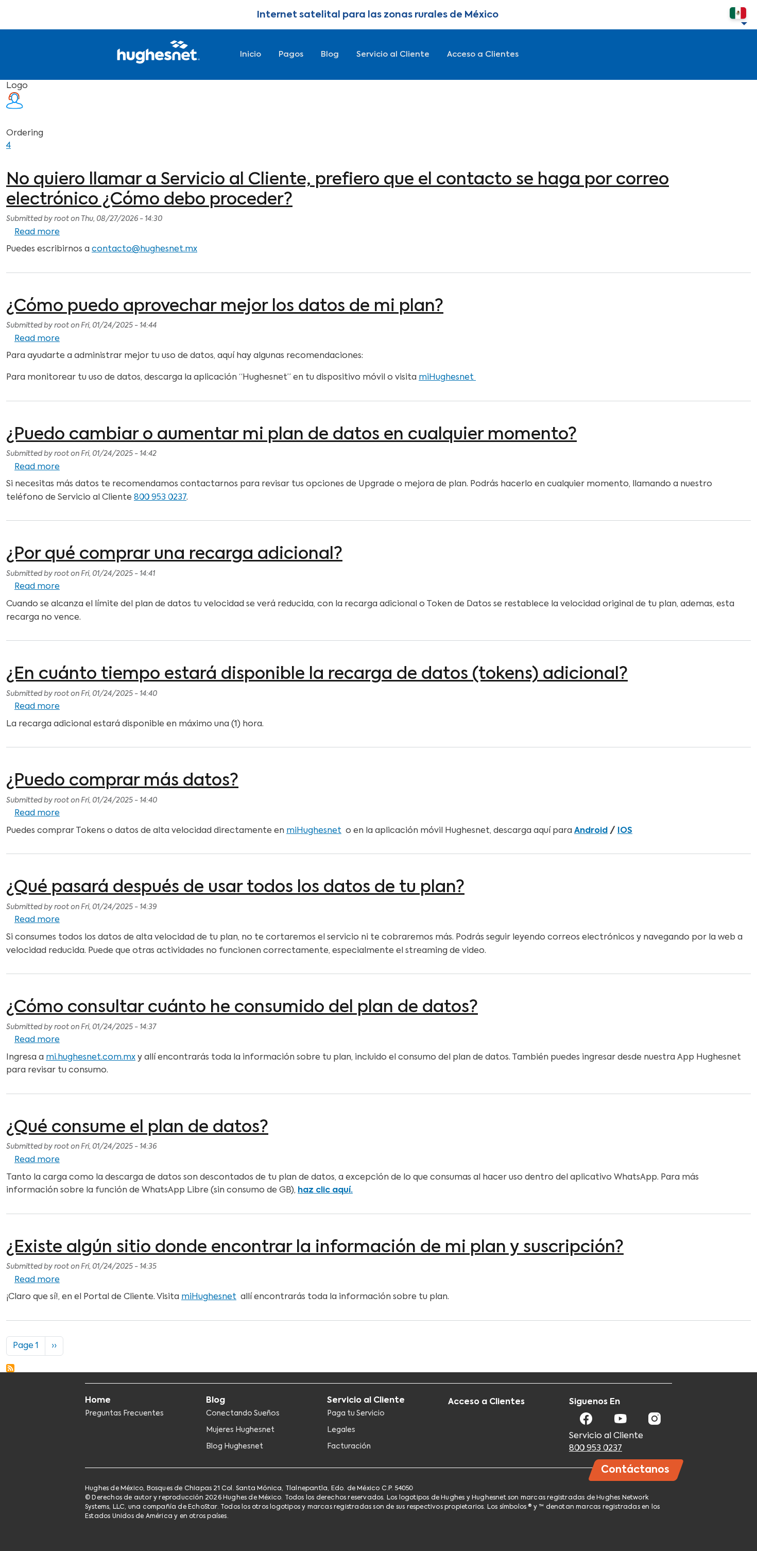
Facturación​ (349, 1446)
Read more (37, 232)
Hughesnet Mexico (157, 54)
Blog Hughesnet (234, 1446)
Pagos (291, 54)
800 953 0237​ (595, 1448)
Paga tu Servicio (356, 1413)
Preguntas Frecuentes (124, 1413)
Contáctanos (635, 1470)
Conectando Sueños (243, 1413)
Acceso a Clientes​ (486, 1402)
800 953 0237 (160, 497)
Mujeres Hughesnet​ (240, 1430)
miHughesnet (447, 377)
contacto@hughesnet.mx (144, 249)
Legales (341, 1430)
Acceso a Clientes (483, 54)
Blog (330, 54)
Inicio (250, 54)
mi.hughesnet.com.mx (90, 1057)
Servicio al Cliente (392, 54)
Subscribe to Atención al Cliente (10, 1368)
